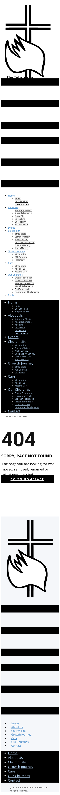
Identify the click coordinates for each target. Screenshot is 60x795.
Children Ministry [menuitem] (22, 245)
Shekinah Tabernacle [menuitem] (24, 283)
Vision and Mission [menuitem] (23, 210)
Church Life (17, 762)
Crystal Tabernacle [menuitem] (23, 277)
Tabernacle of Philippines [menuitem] (27, 292)
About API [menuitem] (19, 216)
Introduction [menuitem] (20, 233)
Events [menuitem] (13, 337)
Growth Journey (20, 766)
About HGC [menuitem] (20, 268)
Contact (14, 780)
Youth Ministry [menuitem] (21, 239)
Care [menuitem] (10, 263)
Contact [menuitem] (12, 295)
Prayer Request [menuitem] (22, 204)
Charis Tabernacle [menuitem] (23, 280)
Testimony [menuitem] (19, 260)
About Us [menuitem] (13, 207)
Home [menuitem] (11, 195)
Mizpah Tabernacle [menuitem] (24, 286)
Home (13, 753)
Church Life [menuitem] (14, 230)
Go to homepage (27, 479)
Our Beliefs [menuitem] (20, 219)
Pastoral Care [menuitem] (21, 385)
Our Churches (19, 775)
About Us (15, 757)
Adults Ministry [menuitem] (21, 359)
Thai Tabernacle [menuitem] (22, 289)
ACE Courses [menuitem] (21, 257)
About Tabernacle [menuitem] (23, 213)
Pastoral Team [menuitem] (21, 224)
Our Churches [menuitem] (21, 201)
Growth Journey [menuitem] (16, 251)
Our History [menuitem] (20, 221)
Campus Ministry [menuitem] (22, 236)
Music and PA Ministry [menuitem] (25, 242)
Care (11, 771)
